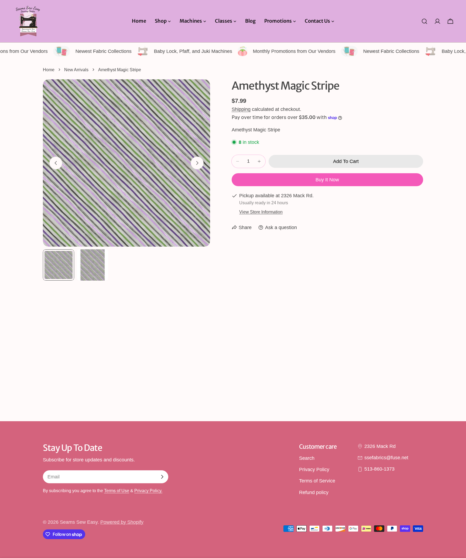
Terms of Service (317, 481)
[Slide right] (197, 162)
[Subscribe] (162, 476)
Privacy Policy (314, 469)
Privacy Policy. (148, 490)
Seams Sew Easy (79, 522)
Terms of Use (116, 490)
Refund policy (313, 492)
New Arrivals (76, 69)
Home (48, 69)
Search (306, 458)
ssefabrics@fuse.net (386, 457)
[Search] (424, 21)
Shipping (241, 109)
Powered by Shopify (121, 522)
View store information (261, 211)
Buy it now (327, 179)
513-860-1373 (379, 469)
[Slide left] (55, 162)
